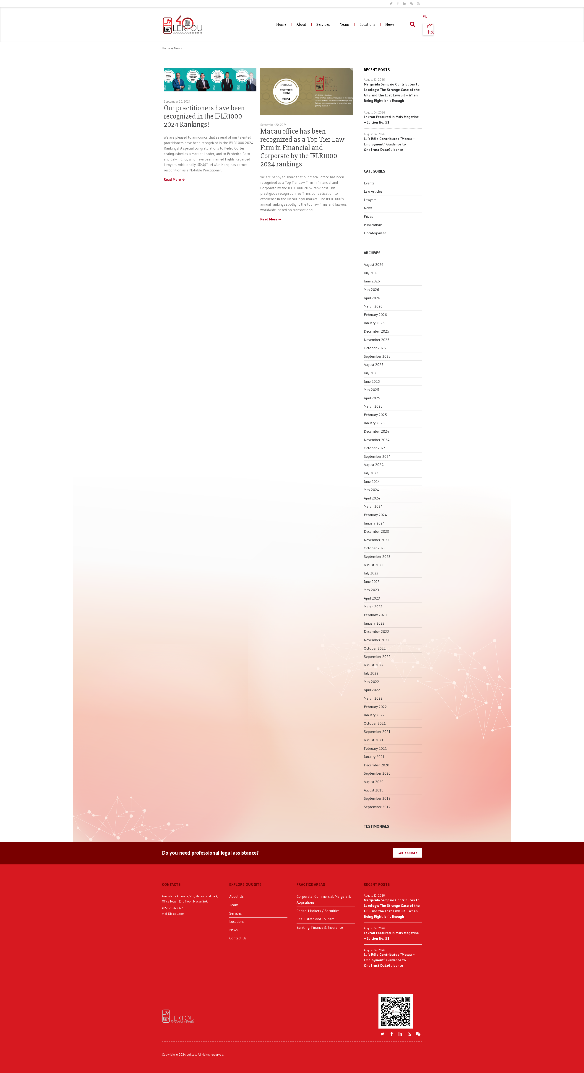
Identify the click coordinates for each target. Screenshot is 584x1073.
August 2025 (373, 364)
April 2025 (372, 398)
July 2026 (371, 273)
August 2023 (373, 565)
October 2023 (375, 548)
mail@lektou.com (173, 913)
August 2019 (373, 790)
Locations (367, 24)
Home (281, 24)
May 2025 (371, 389)
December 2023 (376, 531)
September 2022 (377, 656)
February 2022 (375, 706)
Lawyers (370, 199)
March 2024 (373, 506)
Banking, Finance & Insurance (320, 927)
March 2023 (373, 606)
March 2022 (373, 698)
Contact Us (238, 938)
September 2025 (377, 356)
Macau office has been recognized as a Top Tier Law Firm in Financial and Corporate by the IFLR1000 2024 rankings (302, 147)
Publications (373, 224)
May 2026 (371, 289)
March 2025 (373, 406)
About (301, 24)
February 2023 (375, 615)
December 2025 (376, 331)
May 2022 (371, 681)
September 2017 (377, 806)
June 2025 (372, 381)
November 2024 (377, 439)
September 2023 (377, 556)
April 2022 (372, 690)
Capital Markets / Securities (318, 910)
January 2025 (374, 423)
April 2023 (372, 598)
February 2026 (375, 314)
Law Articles (373, 191)
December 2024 (376, 431)
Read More (172, 180)
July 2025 (371, 373)
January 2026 (374, 323)
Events (369, 183)
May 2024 (371, 489)
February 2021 (375, 748)
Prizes (368, 216)
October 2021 (375, 723)
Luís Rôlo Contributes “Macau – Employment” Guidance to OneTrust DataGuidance (389, 144)
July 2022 (371, 673)
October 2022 (375, 648)
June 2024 (372, 481)
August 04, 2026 (374, 112)
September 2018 (377, 798)
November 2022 (376, 640)
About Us (236, 896)
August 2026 (373, 264)
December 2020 (376, 765)
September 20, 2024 (177, 101)
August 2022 (373, 665)
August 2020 (373, 781)
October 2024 (375, 448)
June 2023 (372, 581)
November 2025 (376, 339)
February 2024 (375, 514)
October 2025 (375, 348)
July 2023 (371, 573)
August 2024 (374, 464)
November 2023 (376, 540)
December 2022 (376, 631)
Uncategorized (375, 233)
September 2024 (377, 456)
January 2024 (374, 523)
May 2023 (371, 589)
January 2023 (374, 623)
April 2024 (372, 498)
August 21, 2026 (374, 79)
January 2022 (374, 715)
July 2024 (371, 473)
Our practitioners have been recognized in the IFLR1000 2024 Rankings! (204, 116)
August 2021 (373, 740)
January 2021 (374, 756)
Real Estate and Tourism (315, 919)
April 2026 (372, 298)
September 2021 (377, 731)
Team (344, 24)
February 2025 (375, 414)
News (389, 24)
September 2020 (377, 773)
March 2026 (373, 306)
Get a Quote (407, 853)
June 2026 (372, 281)
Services (323, 24)
